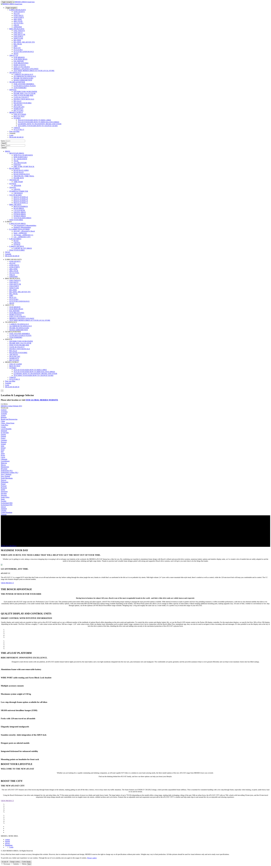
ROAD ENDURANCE (22, 174)
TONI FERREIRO (20, 88)
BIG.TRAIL (18, 44)
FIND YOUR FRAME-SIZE (23, 95)
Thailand (4, 509)
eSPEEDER (18, 27)
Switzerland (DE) (7, 503)
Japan (3, 453)
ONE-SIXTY (18, 32)
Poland (3, 484)
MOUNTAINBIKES (21, 206)
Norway (3, 480)
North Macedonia (7, 478)
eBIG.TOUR (18, 21)
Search (4, 143)
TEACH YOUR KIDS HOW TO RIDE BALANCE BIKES (38, 122)
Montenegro (5, 467)
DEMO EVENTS (20, 65)
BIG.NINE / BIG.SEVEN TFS (24, 42)
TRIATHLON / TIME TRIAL (24, 176)
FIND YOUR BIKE (16, 220)
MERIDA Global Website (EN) (11, 406)
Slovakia (4, 493)
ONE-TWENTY (19, 31)
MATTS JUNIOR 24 (21, 197)
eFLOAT (17, 13)
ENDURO (17, 165)
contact (7, 839)
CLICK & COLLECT (21, 97)
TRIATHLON (14, 180)
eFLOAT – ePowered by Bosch (24, 231)
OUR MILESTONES (21, 63)
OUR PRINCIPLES (20, 59)
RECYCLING (19, 110)
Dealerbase (8, 845)
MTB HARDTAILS (20, 157)
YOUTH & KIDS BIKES (22, 218)
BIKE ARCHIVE (15, 204)
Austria (3, 415)
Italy (2, 451)
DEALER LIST (19, 107)
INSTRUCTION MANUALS (24, 99)
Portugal (3, 486)
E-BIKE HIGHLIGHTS (17, 10)
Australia (8, 383)
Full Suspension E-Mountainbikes (25, 225)
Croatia (3, 427)
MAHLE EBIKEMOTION (23, 80)
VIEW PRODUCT (7, 583)
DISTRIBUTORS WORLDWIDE (25, 91)
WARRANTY (18, 109)
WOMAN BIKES (20, 216)
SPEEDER (17, 185)
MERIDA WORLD (16, 112)
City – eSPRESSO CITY (22, 237)
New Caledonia (6, 474)
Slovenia (4, 495)
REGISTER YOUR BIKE (23, 103)
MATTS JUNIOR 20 (21, 199)
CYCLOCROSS (19, 210)
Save (29, 864)
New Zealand (5, 476)
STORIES (17, 118)
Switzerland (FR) (6, 505)
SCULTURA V (19, 129)
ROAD (16, 241)
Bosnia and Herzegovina (9, 419)
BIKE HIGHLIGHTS (16, 29)
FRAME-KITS (19, 178)
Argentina (4, 412)
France (3, 438)
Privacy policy (92, 858)
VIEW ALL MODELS (8, 546)
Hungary (4, 442)
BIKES (7, 151)
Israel (2, 450)
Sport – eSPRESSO (20, 233)
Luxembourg (5, 461)
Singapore (4, 491)
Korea (3, 455)
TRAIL (16, 161)
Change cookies (15, 862)
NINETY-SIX (18, 38)
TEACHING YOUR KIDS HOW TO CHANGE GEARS (38, 126)
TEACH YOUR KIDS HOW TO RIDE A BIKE (34, 120)
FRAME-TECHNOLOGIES (23, 78)
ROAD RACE (19, 172)
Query (3, 141)
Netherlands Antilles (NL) (9, 472)
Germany (4, 440)
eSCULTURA (18, 23)
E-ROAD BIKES (15, 239)
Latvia (3, 457)
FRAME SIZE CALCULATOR (24, 93)
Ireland (3, 448)
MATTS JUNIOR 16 (21, 201)
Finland (3, 436)
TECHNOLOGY (15, 72)
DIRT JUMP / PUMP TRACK (24, 166)
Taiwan (3, 507)
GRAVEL (12, 187)
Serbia (3, 490)
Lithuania (4, 459)
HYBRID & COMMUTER (18, 191)
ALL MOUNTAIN (20, 163)
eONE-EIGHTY (19, 12)
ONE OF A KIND (20, 114)
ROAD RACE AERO (21, 170)
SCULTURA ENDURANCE (24, 51)
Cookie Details (26, 862)
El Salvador (5, 432)
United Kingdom (6, 512)
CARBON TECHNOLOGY (23, 74)
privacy (7, 843)
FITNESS (12, 184)
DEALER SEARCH (16, 137)
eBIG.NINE (18, 19)
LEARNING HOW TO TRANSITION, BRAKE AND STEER (39, 124)
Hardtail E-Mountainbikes (22, 227)
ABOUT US (13, 55)
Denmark (4, 431)
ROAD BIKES (14, 168)
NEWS (7, 252)
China (3, 421)
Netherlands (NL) (7, 470)
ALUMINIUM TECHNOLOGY (25, 76)
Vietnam (3, 514)
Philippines (4, 482)
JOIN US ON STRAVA (22, 67)
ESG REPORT (19, 61)
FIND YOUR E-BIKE (17, 250)
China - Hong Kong (7, 423)
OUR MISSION (19, 57)
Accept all (5, 862)
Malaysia (4, 463)
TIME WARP (18, 182)
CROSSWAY (18, 193)
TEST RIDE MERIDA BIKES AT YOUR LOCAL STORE (34, 71)
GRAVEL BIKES (20, 212)
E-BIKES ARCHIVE (16, 246)
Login (11, 135)
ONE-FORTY (18, 36)
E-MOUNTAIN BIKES (17, 223)
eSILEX (16, 25)
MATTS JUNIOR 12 (21, 203)
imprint (7, 841)
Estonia (3, 434)
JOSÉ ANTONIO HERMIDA (24, 84)
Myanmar (4, 469)
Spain (3, 499)
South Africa (5, 497)
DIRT (15, 46)
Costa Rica (4, 425)
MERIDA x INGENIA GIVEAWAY (26, 69)
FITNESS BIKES (20, 214)
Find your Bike (14, 131)
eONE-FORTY (19, 17)
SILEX (16, 53)
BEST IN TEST (19, 116)
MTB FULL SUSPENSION (23, 155)
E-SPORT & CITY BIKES (23, 248)
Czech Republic (6, 429)
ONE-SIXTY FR (19, 34)
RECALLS (17, 101)
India (2, 446)
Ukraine (3, 510)
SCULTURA (18, 50)
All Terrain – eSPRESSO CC (23, 235)
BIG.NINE (17, 40)
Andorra (3, 410)
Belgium (4, 417)
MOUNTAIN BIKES (16, 153)
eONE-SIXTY (19, 15)
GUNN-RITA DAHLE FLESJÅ (25, 86)
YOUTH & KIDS (15, 195)
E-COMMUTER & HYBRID (19, 229)
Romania (4, 488)
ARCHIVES (18, 105)
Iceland (3, 444)
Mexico (3, 465)
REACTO (17, 48)
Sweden (3, 501)
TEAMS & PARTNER (17, 82)
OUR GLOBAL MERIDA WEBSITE (42, 400)
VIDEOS (17, 128)
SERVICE (12, 90)
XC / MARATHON (20, 159)
